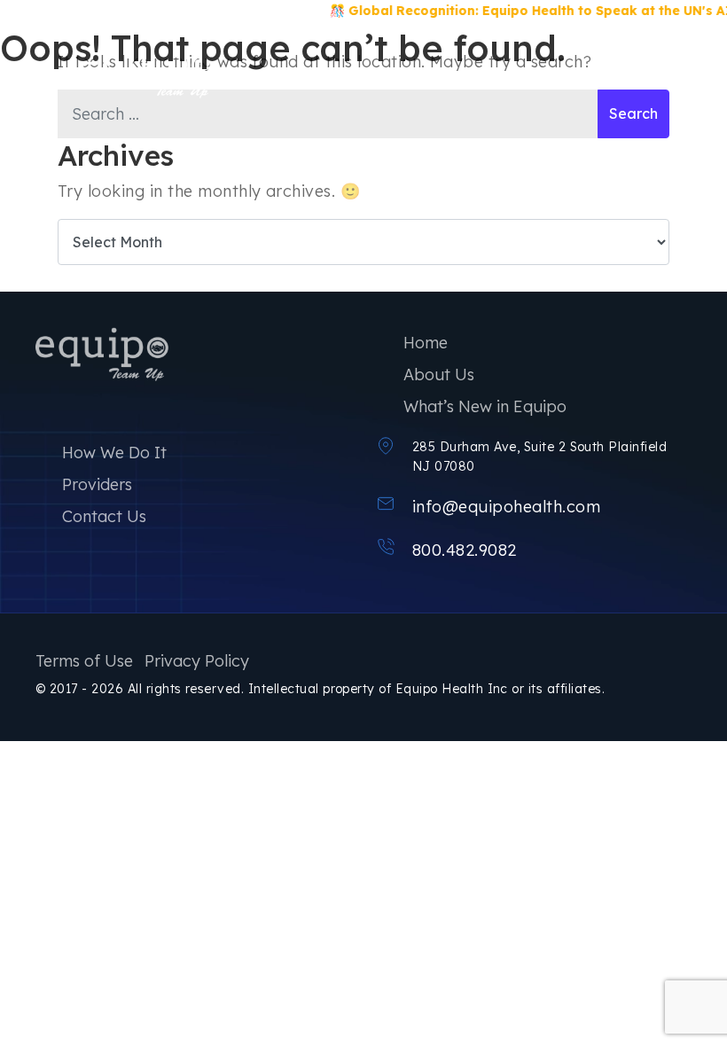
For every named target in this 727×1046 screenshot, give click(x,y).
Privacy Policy (197, 661)
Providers (97, 484)
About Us (438, 374)
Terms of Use (84, 661)
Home (425, 342)
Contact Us (104, 516)
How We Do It (114, 452)
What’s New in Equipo (485, 406)
